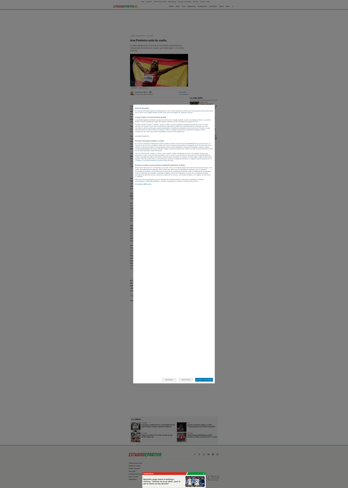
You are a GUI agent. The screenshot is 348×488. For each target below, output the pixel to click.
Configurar (185, 379)
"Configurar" (138, 160)
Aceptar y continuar (204, 379)
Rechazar (169, 379)
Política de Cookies (158, 130)
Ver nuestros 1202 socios (143, 184)
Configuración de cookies (142, 131)
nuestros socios (161, 153)
